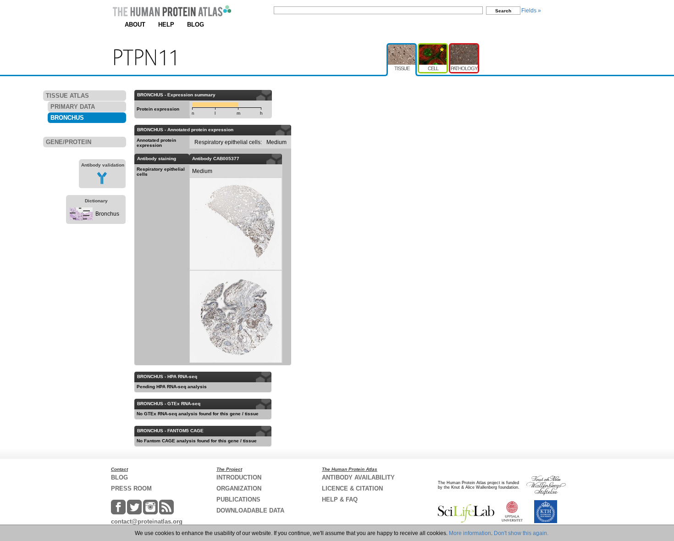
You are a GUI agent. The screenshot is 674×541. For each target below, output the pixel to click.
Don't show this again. (521, 533)
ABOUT (135, 24)
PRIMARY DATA (72, 106)
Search (503, 10)
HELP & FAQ (340, 499)
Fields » (531, 10)
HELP (166, 24)
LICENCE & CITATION (352, 488)
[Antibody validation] (102, 182)
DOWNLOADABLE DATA (250, 510)
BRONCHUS (67, 117)
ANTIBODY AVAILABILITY (358, 477)
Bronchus (107, 214)
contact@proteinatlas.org (146, 521)
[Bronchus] (81, 218)
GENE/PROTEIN (68, 142)
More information (470, 533)
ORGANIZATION (238, 488)
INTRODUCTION (238, 477)
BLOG (195, 24)
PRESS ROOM (131, 488)
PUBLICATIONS (238, 499)
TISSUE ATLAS (67, 95)
